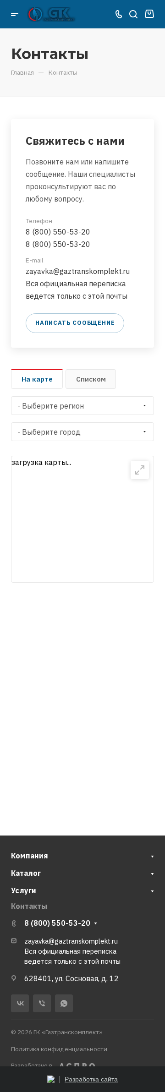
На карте (37, 379)
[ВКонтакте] (20, 1003)
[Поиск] (133, 14)
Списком (91, 379)
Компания (29, 855)
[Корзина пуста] (149, 14)
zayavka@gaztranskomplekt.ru (78, 271)
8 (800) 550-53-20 (58, 231)
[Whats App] (64, 1003)
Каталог (26, 873)
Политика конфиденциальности (59, 1049)
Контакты (29, 906)
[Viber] (42, 1003)
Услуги (23, 890)
